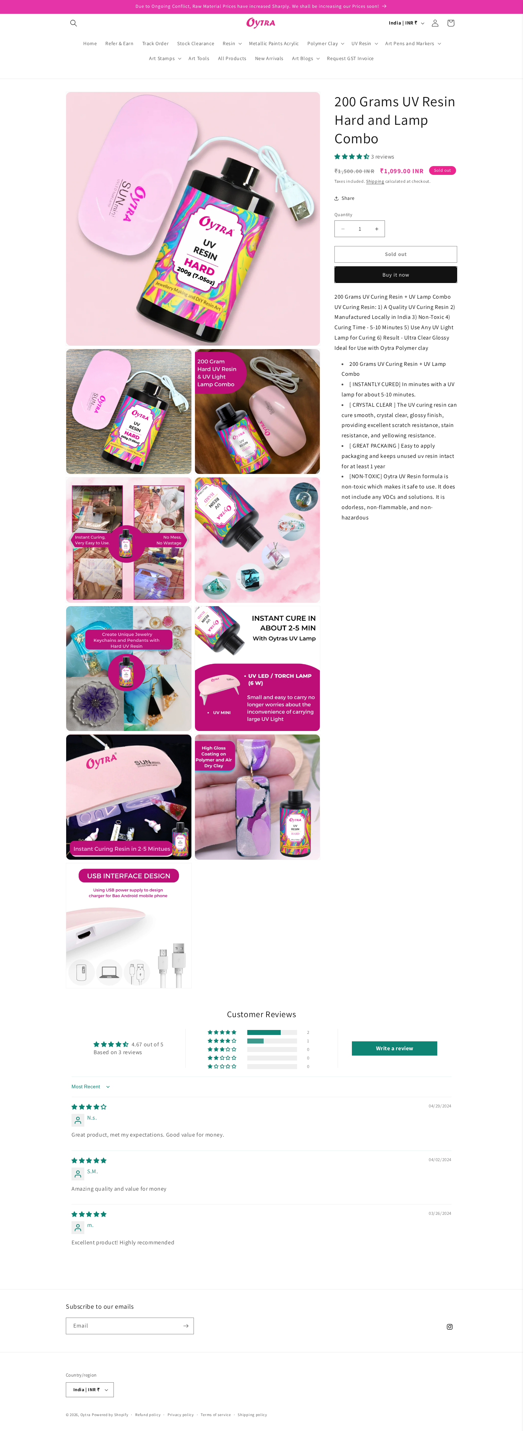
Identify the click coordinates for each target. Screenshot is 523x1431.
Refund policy (147, 1414)
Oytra (85, 1414)
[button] (73, 23)
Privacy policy (181, 1414)
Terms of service (216, 1414)
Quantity (343, 215)
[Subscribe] (186, 1326)
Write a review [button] (394, 1048)
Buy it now (396, 274)
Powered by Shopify (110, 1414)
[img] (89, 1107)
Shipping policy (252, 1414)
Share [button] (348, 198)
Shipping (375, 181)
